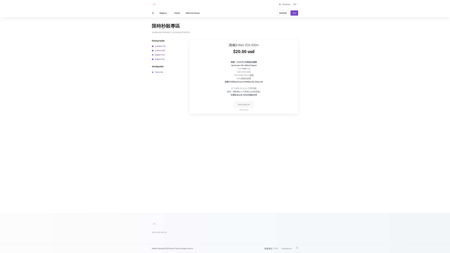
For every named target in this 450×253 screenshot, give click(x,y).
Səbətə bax (158, 72)
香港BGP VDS (159, 59)
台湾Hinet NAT (159, 51)
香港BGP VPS (159, 55)
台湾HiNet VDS (159, 46)
